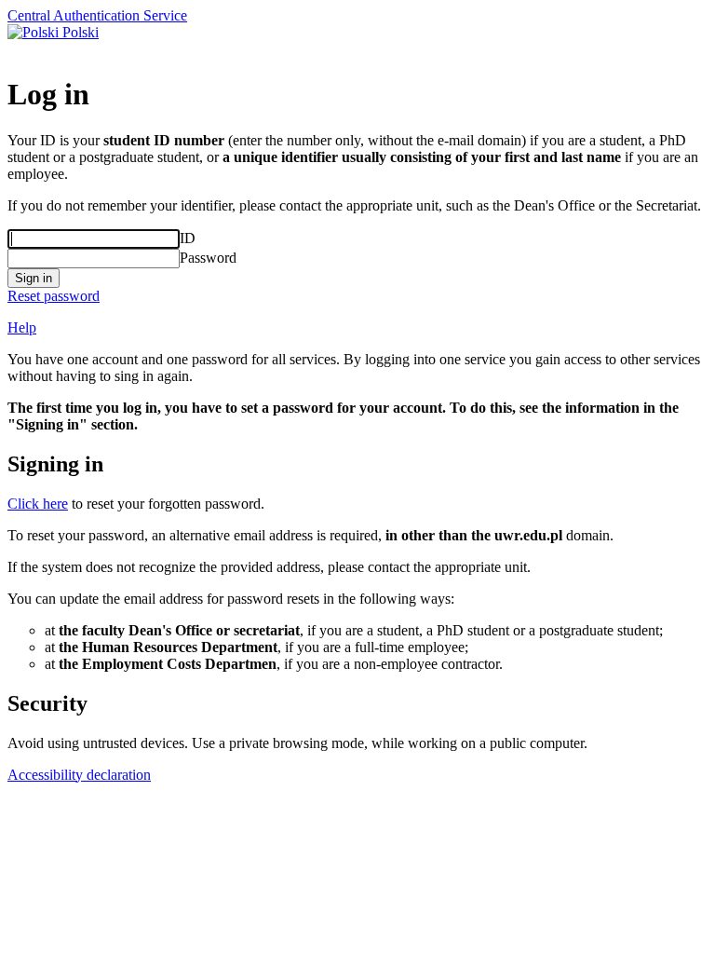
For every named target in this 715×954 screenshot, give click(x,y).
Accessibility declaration (79, 775)
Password (208, 258)
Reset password (53, 296)
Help (21, 327)
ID (188, 238)
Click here (37, 503)
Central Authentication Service (97, 15)
